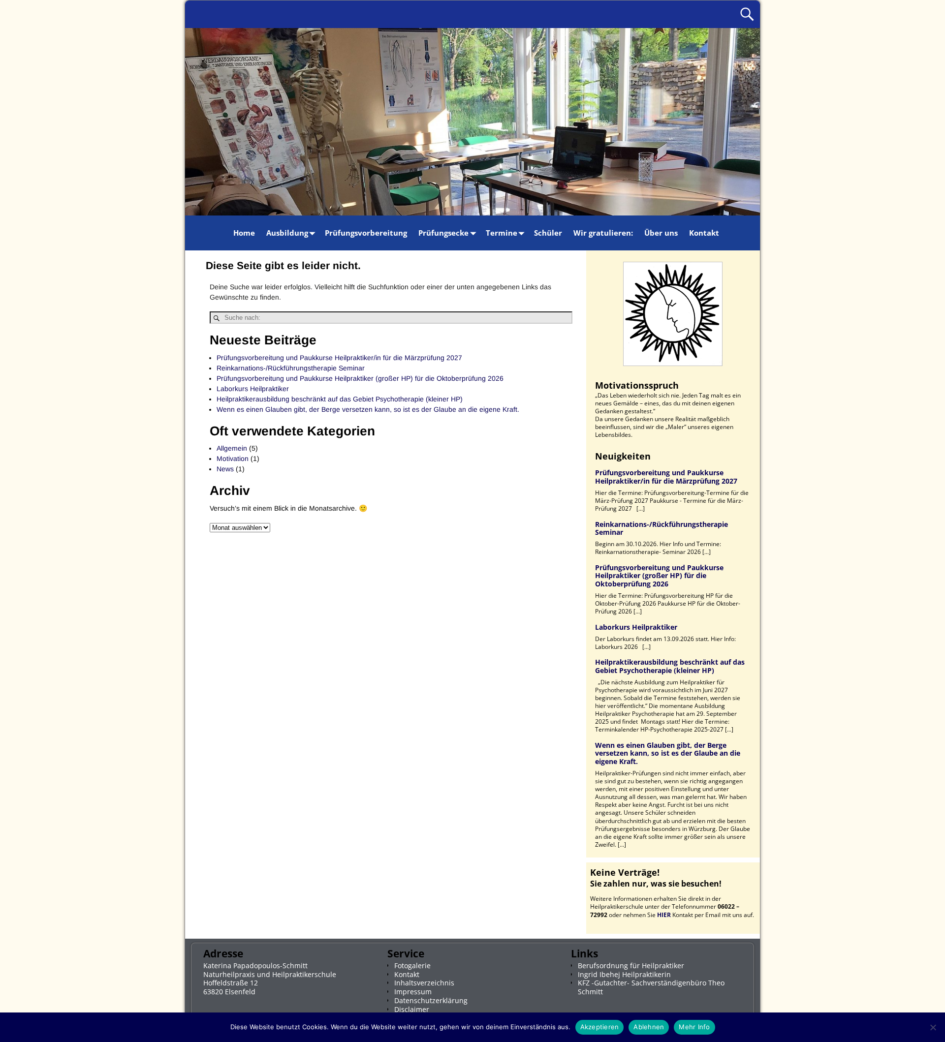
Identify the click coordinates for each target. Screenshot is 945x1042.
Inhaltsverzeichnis (424, 982)
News (225, 469)
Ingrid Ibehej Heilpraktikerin (624, 974)
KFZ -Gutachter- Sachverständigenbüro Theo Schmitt (651, 987)
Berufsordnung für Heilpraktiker (631, 965)
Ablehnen (648, 1027)
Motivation (233, 458)
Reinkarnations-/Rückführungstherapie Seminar (291, 368)
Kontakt (704, 233)
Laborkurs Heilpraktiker (253, 389)
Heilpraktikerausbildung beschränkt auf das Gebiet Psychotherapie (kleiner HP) (340, 399)
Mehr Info (694, 1027)
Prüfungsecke (443, 233)
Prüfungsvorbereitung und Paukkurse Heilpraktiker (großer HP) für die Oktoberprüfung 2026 (360, 378)
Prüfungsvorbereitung (366, 233)
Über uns (661, 233)
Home (244, 233)
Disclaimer (411, 1009)
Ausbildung (287, 233)
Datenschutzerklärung (431, 1000)
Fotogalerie (412, 965)
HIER (664, 915)
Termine (501, 233)
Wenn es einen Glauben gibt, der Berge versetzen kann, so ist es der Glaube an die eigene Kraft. (368, 409)
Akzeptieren (599, 1027)
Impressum (413, 991)
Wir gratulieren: (603, 233)
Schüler (548, 233)
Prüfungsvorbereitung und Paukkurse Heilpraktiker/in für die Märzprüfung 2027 (339, 358)
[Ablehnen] (933, 1027)
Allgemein (232, 448)
